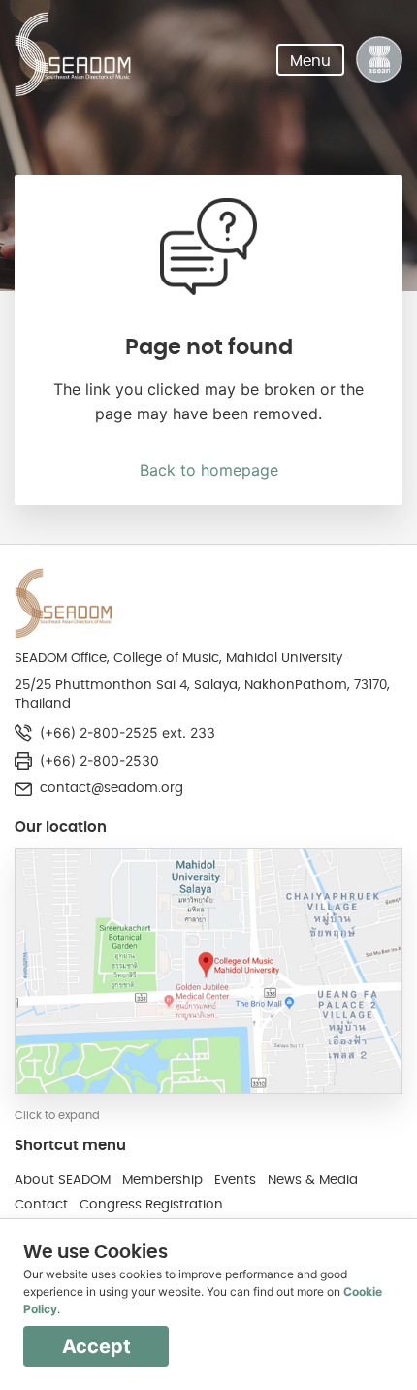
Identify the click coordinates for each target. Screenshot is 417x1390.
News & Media (313, 1180)
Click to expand (57, 1115)
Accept (96, 1346)
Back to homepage (209, 470)
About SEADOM (63, 1180)
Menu (310, 61)
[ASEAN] (379, 59)
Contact (41, 1204)
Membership (162, 1180)
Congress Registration (151, 1204)
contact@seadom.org (111, 788)
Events (235, 1180)
